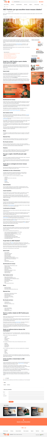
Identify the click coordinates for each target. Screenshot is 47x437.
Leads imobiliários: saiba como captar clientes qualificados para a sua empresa (40, 68)
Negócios (30, 4)
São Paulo (8, 384)
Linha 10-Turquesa (5, 217)
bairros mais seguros (11, 205)
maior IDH (27, 114)
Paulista (12, 242)
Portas (42, 4)
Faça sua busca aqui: (16, 1)
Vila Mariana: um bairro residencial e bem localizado (40, 61)
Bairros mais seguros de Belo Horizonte (40, 45)
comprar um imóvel (21, 363)
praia (24, 222)
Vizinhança (12, 4)
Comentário (5, 395)
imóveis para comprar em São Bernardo (14, 110)
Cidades (5, 384)
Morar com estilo (6, 4)
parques (6, 180)
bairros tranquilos (5, 118)
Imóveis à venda (36, 4)
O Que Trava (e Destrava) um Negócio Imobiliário (21, 413)
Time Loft (7, 378)
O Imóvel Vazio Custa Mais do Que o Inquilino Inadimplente (34, 413)
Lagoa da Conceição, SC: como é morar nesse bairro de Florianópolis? (40, 52)
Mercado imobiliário (19, 4)
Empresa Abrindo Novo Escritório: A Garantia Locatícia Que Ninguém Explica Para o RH (7, 412)
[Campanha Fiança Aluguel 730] (16, 90)
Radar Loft (25, 4)
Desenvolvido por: (38, 434)
